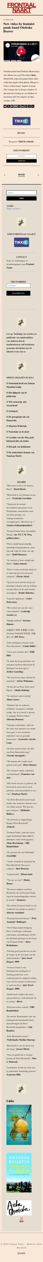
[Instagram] (18, 106)
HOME (21, 174)
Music (21, 133)
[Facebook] (15, 106)
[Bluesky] (5, 106)
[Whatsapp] (29, 106)
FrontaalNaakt (21, 7)
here (34, 75)
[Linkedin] (22, 106)
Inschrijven (18, 293)
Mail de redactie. (26, 141)
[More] (32, 106)
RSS (22, 1221)
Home (21, 1253)
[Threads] (25, 106)
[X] (8, 106)
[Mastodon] (12, 106)
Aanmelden (21, 161)
